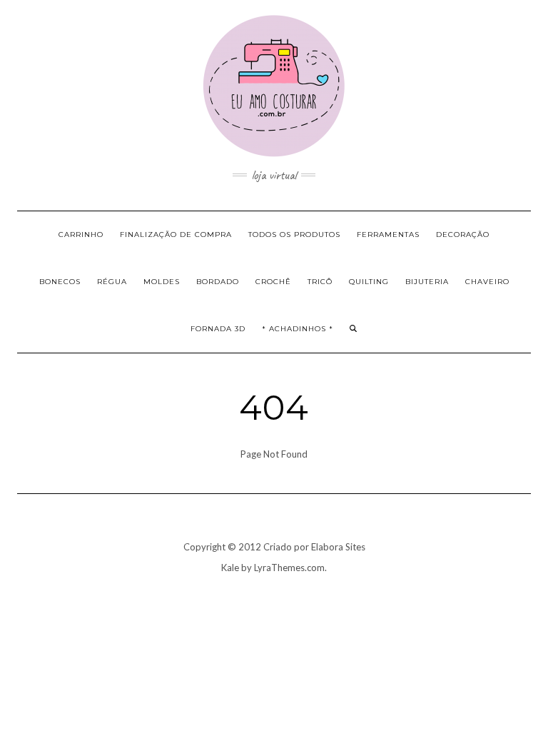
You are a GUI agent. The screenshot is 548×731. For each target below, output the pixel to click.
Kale (230, 567)
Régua (112, 281)
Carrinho (81, 234)
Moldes (161, 281)
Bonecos (60, 281)
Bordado (217, 281)
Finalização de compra (176, 234)
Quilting (369, 281)
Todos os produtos (294, 234)
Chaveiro (487, 281)
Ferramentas (388, 234)
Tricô (320, 281)
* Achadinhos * (297, 328)
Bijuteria (427, 281)
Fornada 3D (218, 328)
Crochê (273, 281)
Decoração (462, 234)
